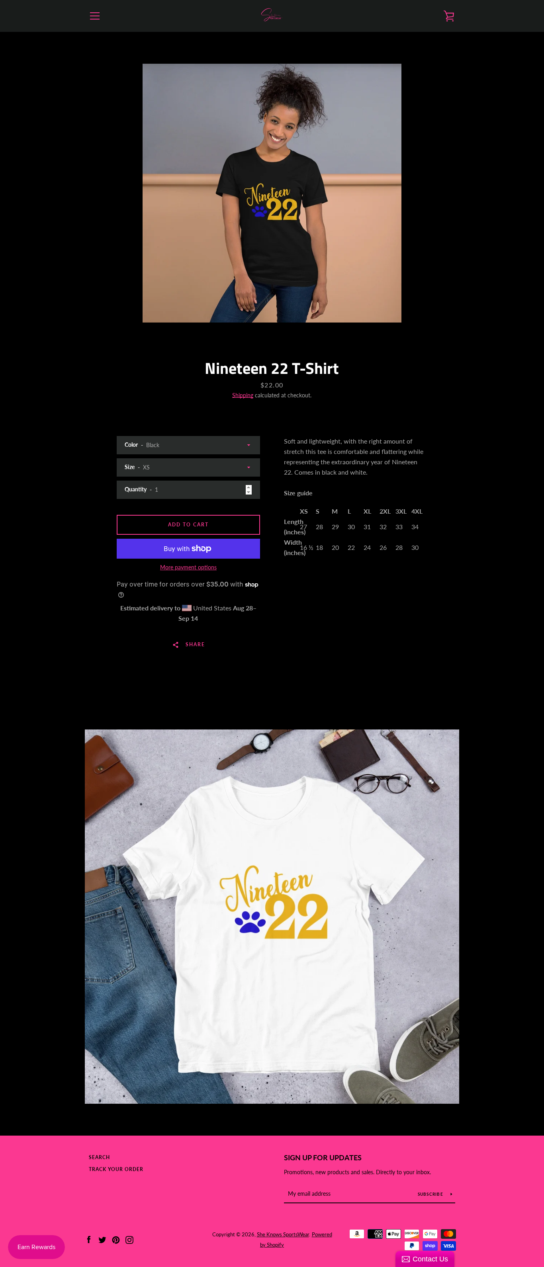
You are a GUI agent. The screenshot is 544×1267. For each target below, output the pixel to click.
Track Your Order (116, 1169)
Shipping (242, 395)
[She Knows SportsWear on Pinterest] (116, 1239)
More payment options (188, 567)
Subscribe (431, 1194)
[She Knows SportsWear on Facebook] (89, 1239)
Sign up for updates (323, 1157)
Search (99, 1157)
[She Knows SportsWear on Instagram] (129, 1239)
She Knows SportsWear (283, 1234)
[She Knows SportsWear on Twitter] (102, 1239)
